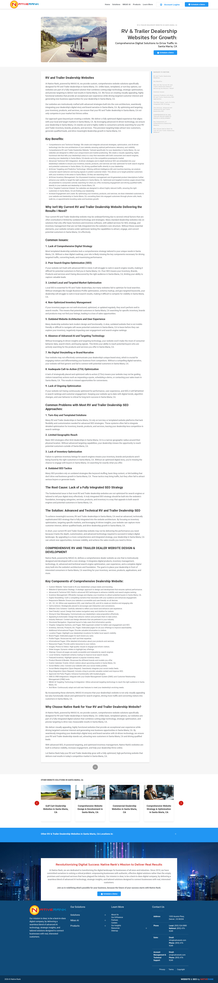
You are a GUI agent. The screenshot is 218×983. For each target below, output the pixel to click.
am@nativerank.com (177, 955)
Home (107, 4)
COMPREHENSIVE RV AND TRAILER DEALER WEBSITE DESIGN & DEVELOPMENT (162, 116)
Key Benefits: (158, 81)
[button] (37, 803)
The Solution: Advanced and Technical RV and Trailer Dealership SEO (163, 109)
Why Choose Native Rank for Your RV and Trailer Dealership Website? (164, 130)
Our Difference (117, 917)
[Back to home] (24, 4)
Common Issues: (159, 92)
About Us (115, 915)
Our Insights (116, 925)
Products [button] (137, 4)
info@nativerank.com (177, 940)
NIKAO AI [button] (127, 4)
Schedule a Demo (198, 4)
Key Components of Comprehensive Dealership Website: (162, 123)
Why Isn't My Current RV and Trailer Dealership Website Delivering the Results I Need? (164, 86)
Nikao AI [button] (74, 920)
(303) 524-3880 (180, 926)
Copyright (181, 969)
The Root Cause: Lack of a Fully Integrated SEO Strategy (164, 103)
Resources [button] (115, 928)
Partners (114, 920)
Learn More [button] (148, 4)
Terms (171, 969)
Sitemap (114, 931)
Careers (114, 923)
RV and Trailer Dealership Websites (162, 77)
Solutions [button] (116, 4)
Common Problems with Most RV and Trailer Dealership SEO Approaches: (164, 97)
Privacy (162, 969)
